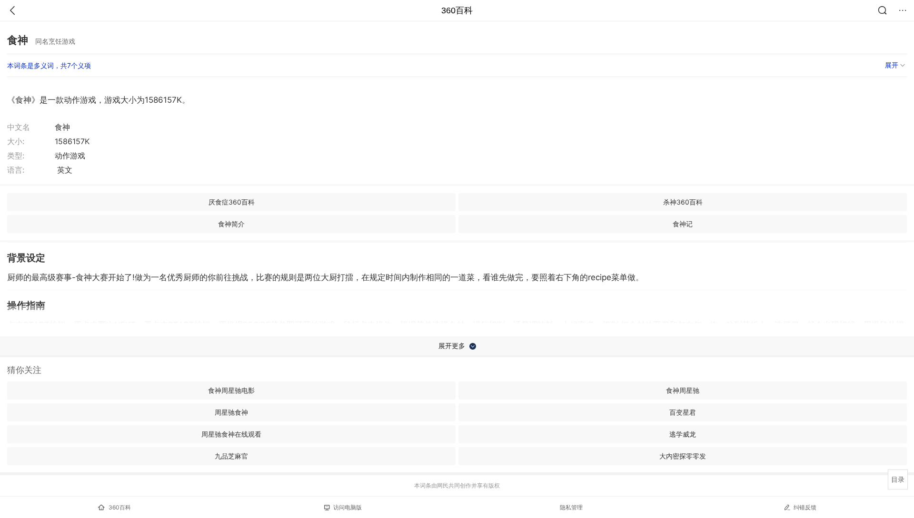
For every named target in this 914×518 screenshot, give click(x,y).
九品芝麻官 (231, 456)
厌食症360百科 (232, 202)
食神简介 (231, 224)
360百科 (457, 10)
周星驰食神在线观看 (231, 434)
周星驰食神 (231, 412)
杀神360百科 (683, 202)
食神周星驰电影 (231, 390)
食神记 (683, 224)
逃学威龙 (682, 434)
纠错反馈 (805, 507)
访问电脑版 (347, 507)
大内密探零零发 (682, 456)
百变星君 (682, 412)
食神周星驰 (682, 390)
